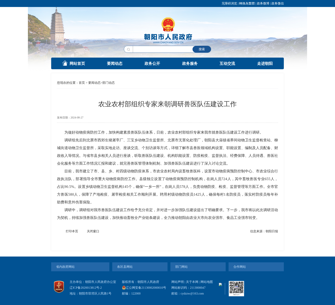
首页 (82, 82)
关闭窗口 (93, 231)
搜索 (202, 49)
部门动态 (108, 82)
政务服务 (190, 63)
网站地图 (206, 281)
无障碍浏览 (229, 3)
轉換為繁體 (247, 3)
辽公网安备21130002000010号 (146, 287)
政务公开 (152, 63)
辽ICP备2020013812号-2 (86, 287)
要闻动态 (115, 63)
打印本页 (72, 231)
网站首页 (77, 63)
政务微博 (263, 3)
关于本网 (192, 281)
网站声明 (177, 281)
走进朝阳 (265, 63)
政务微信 (277, 3)
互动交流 (227, 63)
